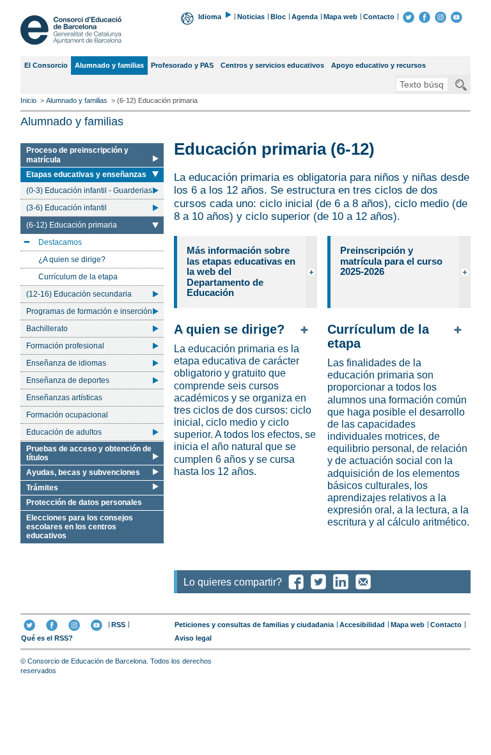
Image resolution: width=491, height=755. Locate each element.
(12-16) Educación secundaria (79, 294)
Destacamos (60, 244)
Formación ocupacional (67, 414)
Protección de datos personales (84, 502)
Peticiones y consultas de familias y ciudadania (254, 624)
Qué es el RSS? (47, 638)
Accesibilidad (362, 624)
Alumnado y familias (109, 68)
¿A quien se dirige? (71, 259)
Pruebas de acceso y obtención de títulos (89, 453)
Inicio (28, 100)
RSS (118, 624)
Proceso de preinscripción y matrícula (77, 155)
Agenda (305, 16)
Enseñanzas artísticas (64, 397)
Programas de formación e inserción (89, 311)
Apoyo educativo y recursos (378, 65)
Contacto (378, 16)
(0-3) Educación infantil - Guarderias (89, 190)
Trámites (42, 487)
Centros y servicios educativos (272, 65)
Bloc (278, 16)
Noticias (251, 16)
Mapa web (340, 16)
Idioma (209, 16)
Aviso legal (193, 638)
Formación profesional (65, 345)
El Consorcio (46, 65)
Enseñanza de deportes (67, 380)
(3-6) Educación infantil (66, 207)
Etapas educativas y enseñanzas (86, 175)
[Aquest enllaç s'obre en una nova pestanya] (408, 16)
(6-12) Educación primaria (71, 227)
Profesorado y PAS (182, 65)
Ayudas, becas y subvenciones (83, 472)
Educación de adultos (64, 432)
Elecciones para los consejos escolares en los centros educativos (79, 527)
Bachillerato (47, 328)
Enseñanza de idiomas (66, 363)
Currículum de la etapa (78, 276)
